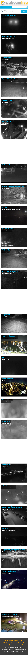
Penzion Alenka (7, 400)
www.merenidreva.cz (10, 653)
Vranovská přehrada (9, 571)
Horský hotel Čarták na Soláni (12, 507)
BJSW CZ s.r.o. (14, 651)
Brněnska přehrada (8, 336)
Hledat (24, 11)
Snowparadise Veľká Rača (10, 271)
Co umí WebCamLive (19, 642)
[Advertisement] (14, 635)
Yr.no (22, 653)
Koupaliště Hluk (7, 57)
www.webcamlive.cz (7, 649)
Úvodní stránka (9, 640)
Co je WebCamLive (7, 642)
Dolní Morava (6, 121)
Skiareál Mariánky (8, 229)
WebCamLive (14, 3)
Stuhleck (5, 528)
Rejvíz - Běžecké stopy (9, 79)
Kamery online (18, 640)
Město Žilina (6, 464)
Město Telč (5, 486)
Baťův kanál (6, 165)
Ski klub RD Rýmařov (9, 15)
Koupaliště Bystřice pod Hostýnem (13, 186)
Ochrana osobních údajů (17, 644)
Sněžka (4, 207)
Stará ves (5, 357)
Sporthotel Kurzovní (8, 36)
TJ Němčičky (6, 250)
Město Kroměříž (7, 378)
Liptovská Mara (7, 100)
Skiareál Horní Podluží (9, 614)
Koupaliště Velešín (8, 315)
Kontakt (7, 644)
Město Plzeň (6, 421)
